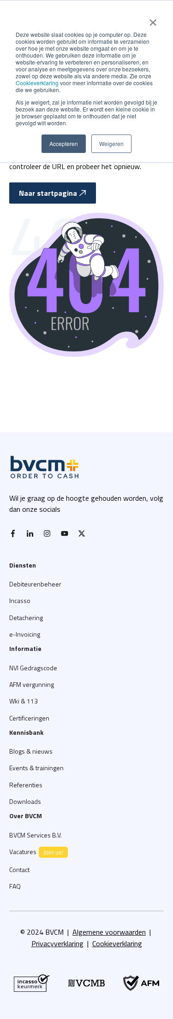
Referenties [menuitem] (25, 785)
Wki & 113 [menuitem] (23, 701)
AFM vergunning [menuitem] (31, 684)
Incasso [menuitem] (19, 600)
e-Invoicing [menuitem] (24, 634)
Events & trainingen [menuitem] (36, 768)
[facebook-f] (15, 533)
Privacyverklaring (57, 943)
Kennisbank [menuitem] (26, 732)
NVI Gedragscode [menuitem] (33, 668)
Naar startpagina (48, 193)
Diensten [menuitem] (22, 565)
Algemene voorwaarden (109, 931)
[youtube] (67, 533)
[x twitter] (84, 533)
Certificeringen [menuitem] (29, 718)
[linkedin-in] (32, 533)
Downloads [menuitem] (25, 801)
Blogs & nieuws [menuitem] (31, 751)
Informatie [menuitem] (25, 648)
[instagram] (49, 533)
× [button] (153, 19)
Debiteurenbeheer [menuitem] (35, 584)
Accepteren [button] (63, 143)
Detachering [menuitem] (26, 617)
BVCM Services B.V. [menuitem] (35, 835)
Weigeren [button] (111, 143)
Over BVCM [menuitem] (25, 815)
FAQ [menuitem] (15, 886)
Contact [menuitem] (19, 869)
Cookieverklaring (37, 83)
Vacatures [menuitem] (36, 852)
